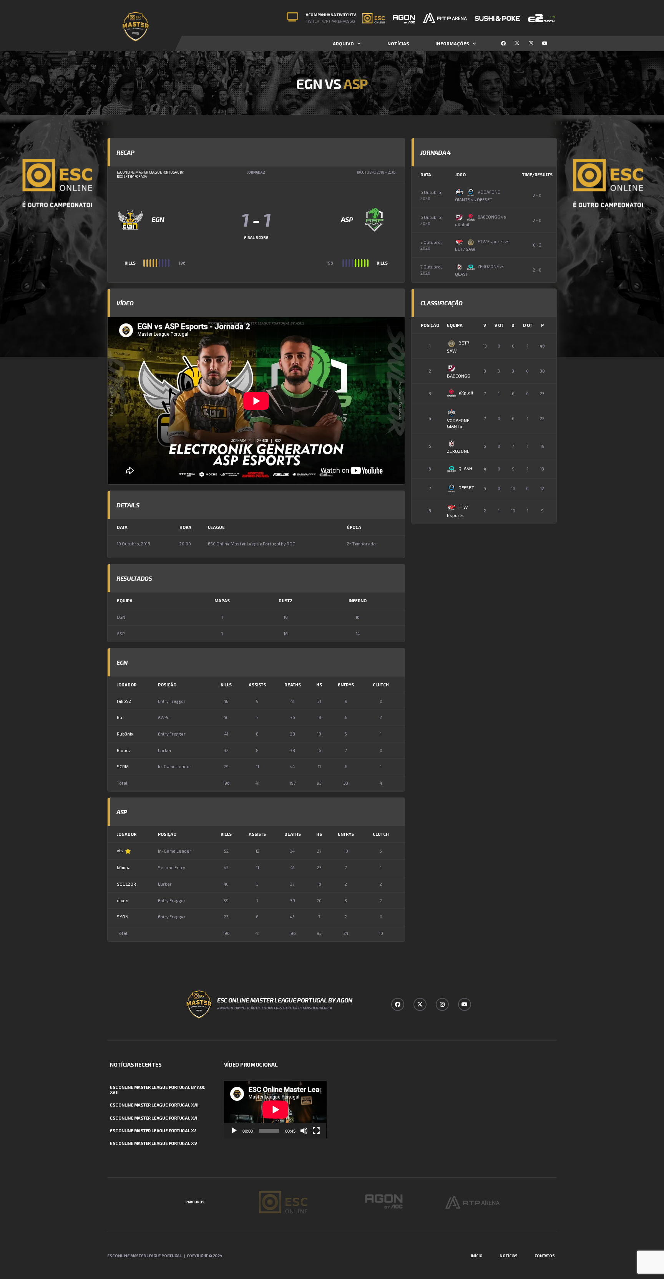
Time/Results (537, 174)
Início (477, 1255)
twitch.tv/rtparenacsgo (330, 21)
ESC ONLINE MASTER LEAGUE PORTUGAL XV (153, 1130)
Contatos (545, 1255)
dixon (122, 900)
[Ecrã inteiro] (316, 1131)
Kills (226, 684)
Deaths (292, 684)
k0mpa (124, 867)
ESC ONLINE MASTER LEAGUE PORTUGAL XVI (153, 1117)
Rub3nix (125, 733)
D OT (527, 325)
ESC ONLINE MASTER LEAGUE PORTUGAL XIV (153, 1143)
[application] (275, 1109)
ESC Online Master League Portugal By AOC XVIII (157, 1090)
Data (425, 174)
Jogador (126, 684)
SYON (122, 916)
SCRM (123, 766)
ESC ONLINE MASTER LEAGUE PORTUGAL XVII (154, 1104)
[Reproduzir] (234, 1131)
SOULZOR (126, 883)
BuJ (120, 717)
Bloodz (124, 750)
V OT (499, 325)
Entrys (346, 684)
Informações (452, 43)
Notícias (398, 43)
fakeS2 (124, 701)
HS (319, 684)
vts (120, 850)
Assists (257, 684)
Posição (167, 684)
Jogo (460, 174)
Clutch (381, 684)
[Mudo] (304, 1131)
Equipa (455, 325)
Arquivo (343, 43)
